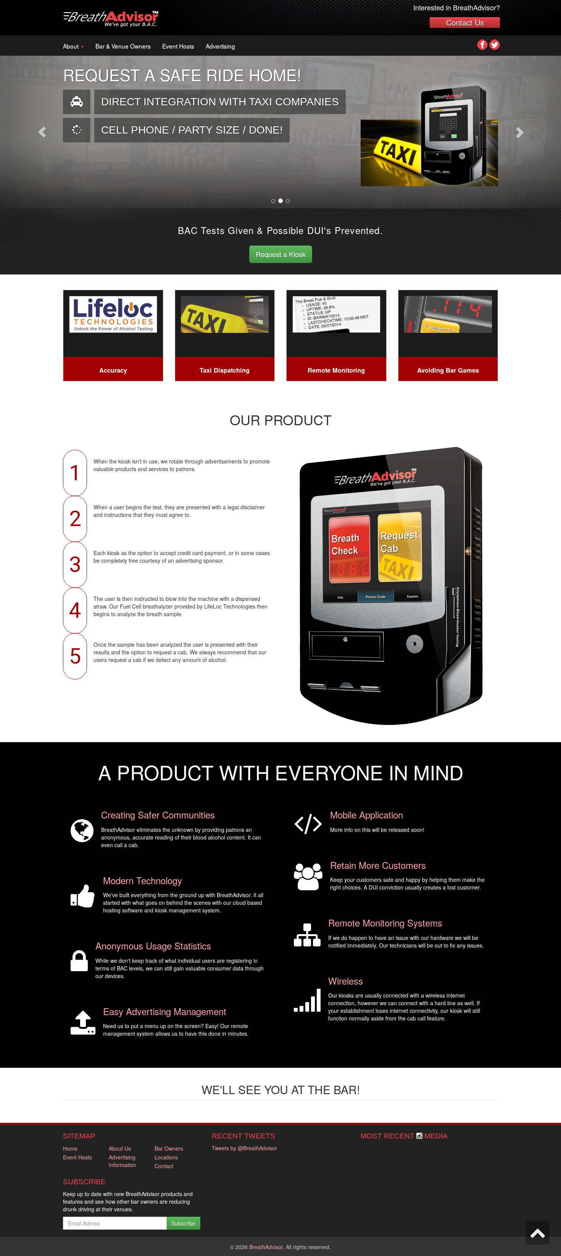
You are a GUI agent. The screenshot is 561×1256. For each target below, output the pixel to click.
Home (70, 1148)
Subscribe (183, 1223)
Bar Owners (169, 1148)
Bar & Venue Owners (123, 46)
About (71, 46)
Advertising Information (122, 1161)
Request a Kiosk (281, 254)
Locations (166, 1157)
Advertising (220, 46)
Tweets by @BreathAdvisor (244, 1148)
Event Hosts (178, 46)
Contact (164, 1166)
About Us (120, 1148)
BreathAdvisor (266, 1247)
